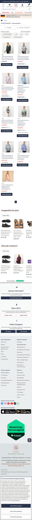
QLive (2, 351)
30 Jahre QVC (19, 12)
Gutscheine (3, 377)
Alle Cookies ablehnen (16, 511)
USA (9, 453)
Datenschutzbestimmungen (14, 464)
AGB (3, 464)
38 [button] (27, 34)
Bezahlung (19, 352)
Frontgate (13, 472)
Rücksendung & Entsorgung (23, 354)
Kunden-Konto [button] (8, 315)
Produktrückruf (4, 359)
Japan (23, 453)
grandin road (24, 472)
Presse (2, 354)
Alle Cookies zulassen (16, 506)
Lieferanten (3, 356)
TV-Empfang (20, 392)
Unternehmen (20, 372)
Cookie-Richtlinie (15, 500)
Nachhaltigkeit (20, 377)
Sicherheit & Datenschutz (23, 357)
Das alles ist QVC (21, 375)
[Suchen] (29, 9)
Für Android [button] (24, 331)
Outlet (18, 397)
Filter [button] (9, 27)
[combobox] (14, 9)
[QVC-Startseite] (1, 20)
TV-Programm (4, 375)
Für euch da (3, 385)
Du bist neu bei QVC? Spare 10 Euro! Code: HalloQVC (16, 1)
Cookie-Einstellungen (16, 517)
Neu (12, 12)
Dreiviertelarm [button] (18, 37)
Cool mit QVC (28, 12)
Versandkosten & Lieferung (23, 349)
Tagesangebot (5, 12)
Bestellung (19, 342)
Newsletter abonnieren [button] (16, 298)
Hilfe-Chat (3, 342)
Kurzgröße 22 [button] (6, 37)
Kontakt (3, 344)
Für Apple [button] (8, 331)
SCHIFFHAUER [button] (7, 34)
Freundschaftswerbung (6, 380)
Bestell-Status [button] (24, 315)
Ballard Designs (7, 472)
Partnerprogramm (5, 382)
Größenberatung (21, 347)
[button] (3, 6)
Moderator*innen (21, 389)
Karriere (19, 387)
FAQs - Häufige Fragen (22, 359)
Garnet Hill (19, 472)
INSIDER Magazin (5, 372)
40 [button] (16, 34)
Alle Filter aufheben (25, 31)
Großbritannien (14, 453)
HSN (2, 472)
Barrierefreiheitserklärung (23, 380)
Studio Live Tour (21, 394)
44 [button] (21, 34)
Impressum (21, 465)
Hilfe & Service (20, 362)
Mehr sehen (6, 215)
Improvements (4, 474)
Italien (19, 453)
